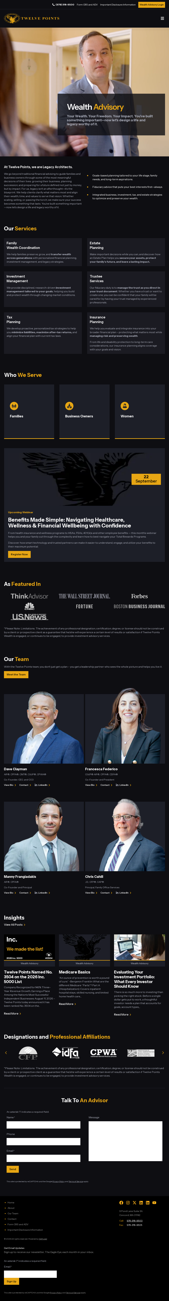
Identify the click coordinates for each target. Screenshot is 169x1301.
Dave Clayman (15, 769)
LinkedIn (44, 785)
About (11, 1207)
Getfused (43, 1239)
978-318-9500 (135, 1220)
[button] (162, 18)
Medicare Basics (74, 972)
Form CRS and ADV (87, 4)
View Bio (8, 785)
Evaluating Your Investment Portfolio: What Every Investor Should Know (134, 979)
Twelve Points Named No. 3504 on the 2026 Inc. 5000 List (28, 977)
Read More (11, 1014)
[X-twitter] (134, 1203)
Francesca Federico (101, 769)
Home (11, 1202)
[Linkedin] (141, 1203)
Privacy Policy (58, 1181)
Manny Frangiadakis (20, 877)
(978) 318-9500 (65, 4)
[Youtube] (154, 1203)
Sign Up (11, 1281)
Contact (25, 785)
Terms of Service (76, 1181)
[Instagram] (128, 1203)
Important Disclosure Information (118, 4)
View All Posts (13, 924)
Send (12, 1169)
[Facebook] (121, 1203)
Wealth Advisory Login (152, 4)
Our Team (13, 1213)
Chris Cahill (94, 877)
